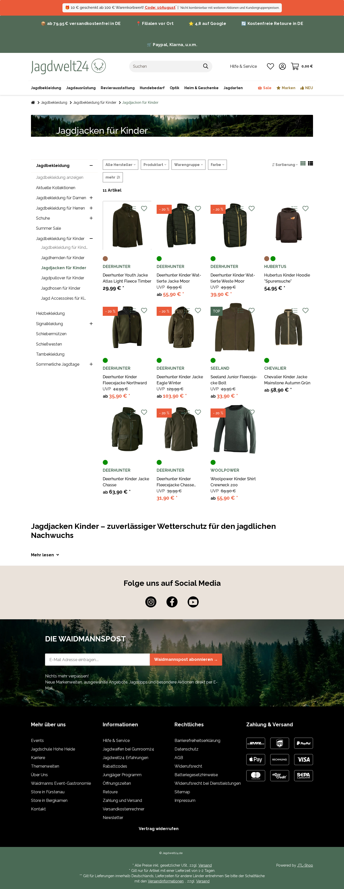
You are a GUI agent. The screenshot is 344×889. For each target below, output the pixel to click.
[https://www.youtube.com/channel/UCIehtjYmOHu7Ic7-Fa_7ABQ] (193, 601)
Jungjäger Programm (122, 774)
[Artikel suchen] (205, 66)
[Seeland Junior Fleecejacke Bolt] (235, 327)
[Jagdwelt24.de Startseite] (68, 66)
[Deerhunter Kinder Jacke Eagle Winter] (181, 327)
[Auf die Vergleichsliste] (132, 208)
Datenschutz (186, 749)
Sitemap (182, 792)
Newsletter (113, 817)
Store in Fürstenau (47, 792)
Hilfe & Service (116, 740)
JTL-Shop (305, 865)
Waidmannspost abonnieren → (186, 659)
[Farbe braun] (105, 258)
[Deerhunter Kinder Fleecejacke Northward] (127, 327)
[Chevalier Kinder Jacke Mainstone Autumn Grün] (288, 327)
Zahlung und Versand (122, 800)
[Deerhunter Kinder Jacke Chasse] (127, 429)
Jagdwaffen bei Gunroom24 (128, 749)
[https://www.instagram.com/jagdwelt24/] (150, 601)
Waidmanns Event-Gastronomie (61, 783)
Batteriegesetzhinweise (196, 774)
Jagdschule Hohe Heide (53, 749)
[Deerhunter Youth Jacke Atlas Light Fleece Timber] (127, 225)
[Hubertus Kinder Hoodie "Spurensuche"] (288, 225)
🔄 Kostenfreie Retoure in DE (272, 23)
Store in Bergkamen (49, 800)
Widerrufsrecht (188, 766)
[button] (282, 66)
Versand (205, 865)
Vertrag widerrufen (159, 828)
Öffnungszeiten (117, 783)
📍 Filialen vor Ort (155, 23)
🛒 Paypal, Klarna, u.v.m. (172, 44)
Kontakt (38, 809)
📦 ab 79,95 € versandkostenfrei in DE (81, 23)
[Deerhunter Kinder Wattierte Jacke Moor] (181, 225)
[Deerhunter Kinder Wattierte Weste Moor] (235, 225)
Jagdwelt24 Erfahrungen (125, 757)
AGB (179, 757)
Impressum (185, 800)
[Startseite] (33, 102)
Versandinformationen (166, 881)
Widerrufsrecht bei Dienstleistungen (208, 783)
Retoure (110, 792)
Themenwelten (45, 766)
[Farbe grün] (159, 258)
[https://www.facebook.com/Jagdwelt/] (172, 601)
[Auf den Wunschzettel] (144, 208)
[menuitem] (201, 88)
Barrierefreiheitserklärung (197, 740)
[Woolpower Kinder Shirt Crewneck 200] (235, 429)
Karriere (38, 757)
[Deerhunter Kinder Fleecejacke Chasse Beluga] (181, 429)
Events (37, 740)
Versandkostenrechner (123, 809)
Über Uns (39, 774)
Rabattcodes (115, 766)
